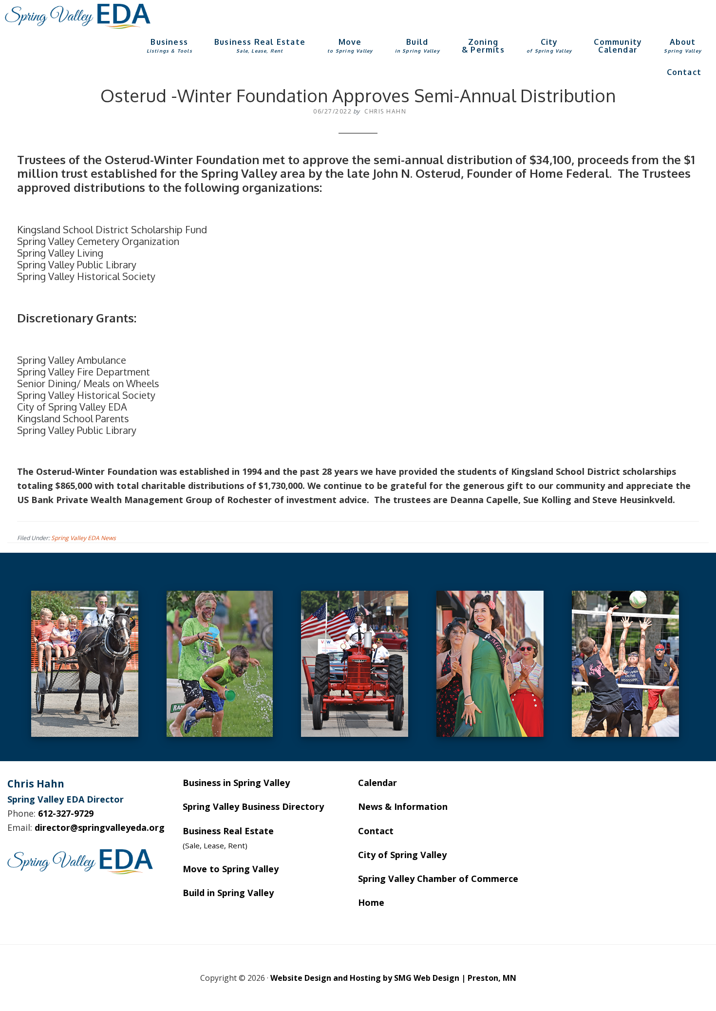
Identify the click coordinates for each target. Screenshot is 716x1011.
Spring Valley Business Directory (253, 806)
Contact (376, 831)
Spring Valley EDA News (83, 538)
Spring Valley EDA (78, 16)
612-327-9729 (66, 813)
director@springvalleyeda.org (100, 827)
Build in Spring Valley (228, 893)
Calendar (377, 782)
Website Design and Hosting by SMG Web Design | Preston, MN (393, 978)
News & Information (403, 806)
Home (371, 902)
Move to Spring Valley (231, 869)
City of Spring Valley (402, 855)
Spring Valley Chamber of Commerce (438, 878)
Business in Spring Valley (236, 782)
